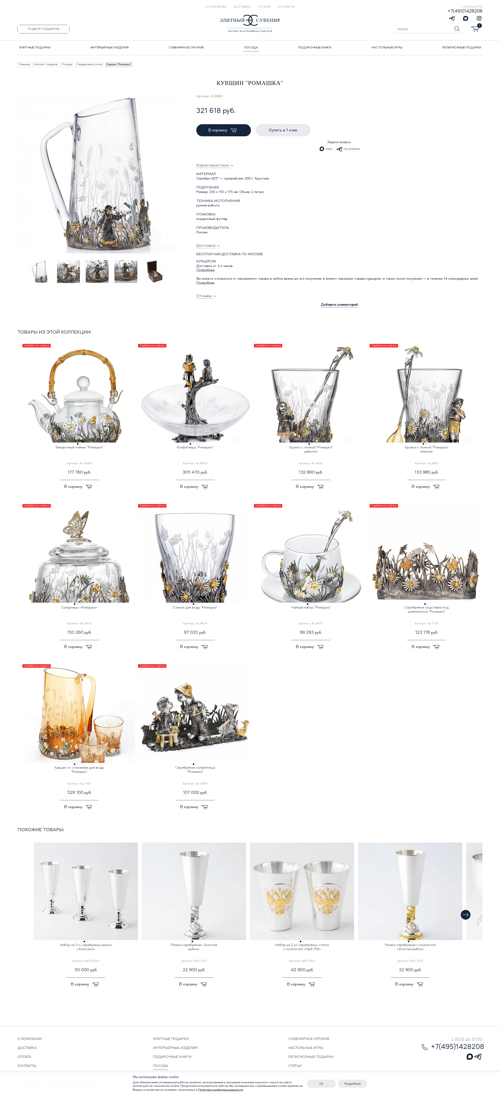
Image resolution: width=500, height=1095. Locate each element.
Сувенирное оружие (308, 1039)
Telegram (351, 149)
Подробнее (205, 270)
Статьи (295, 1066)
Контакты (286, 6)
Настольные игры (305, 1048)
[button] (466, 915)
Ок (321, 1083)
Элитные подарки (171, 1039)
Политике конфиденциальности (220, 1089)
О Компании (215, 6)
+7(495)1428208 (465, 11)
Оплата (264, 6)
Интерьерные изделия (175, 1048)
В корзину (218, 130)
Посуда (160, 1066)
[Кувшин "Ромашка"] (97, 173)
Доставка (242, 6)
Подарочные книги (172, 1057)
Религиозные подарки (311, 1057)
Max (329, 149)
